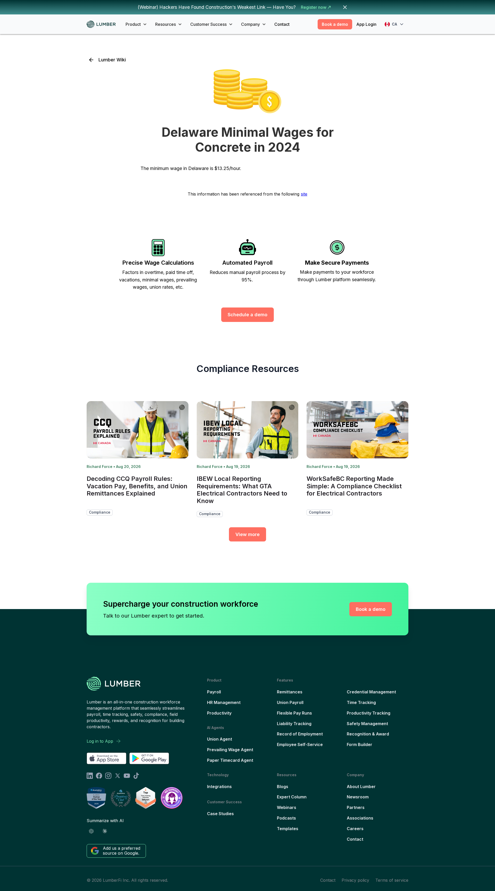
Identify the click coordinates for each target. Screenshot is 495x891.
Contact (282, 24)
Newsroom (358, 796)
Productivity (219, 713)
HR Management (224, 702)
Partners (356, 807)
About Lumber (361, 786)
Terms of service (391, 880)
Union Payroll (290, 702)
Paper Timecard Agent (230, 760)
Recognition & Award (368, 733)
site (304, 194)
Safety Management (367, 723)
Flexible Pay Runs (294, 713)
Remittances (289, 691)
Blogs (282, 786)
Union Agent (219, 739)
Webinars (286, 807)
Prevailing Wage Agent (230, 749)
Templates (287, 828)
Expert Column (292, 796)
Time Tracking (361, 702)
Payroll (214, 691)
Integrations (219, 786)
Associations (360, 818)
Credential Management (371, 691)
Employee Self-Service (300, 744)
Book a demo (335, 24)
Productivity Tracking (368, 713)
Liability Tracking (294, 723)
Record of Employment (300, 733)
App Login (366, 24)
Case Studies (220, 813)
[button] (136, 24)
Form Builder (359, 744)
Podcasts (286, 818)
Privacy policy (355, 880)
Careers (355, 828)
